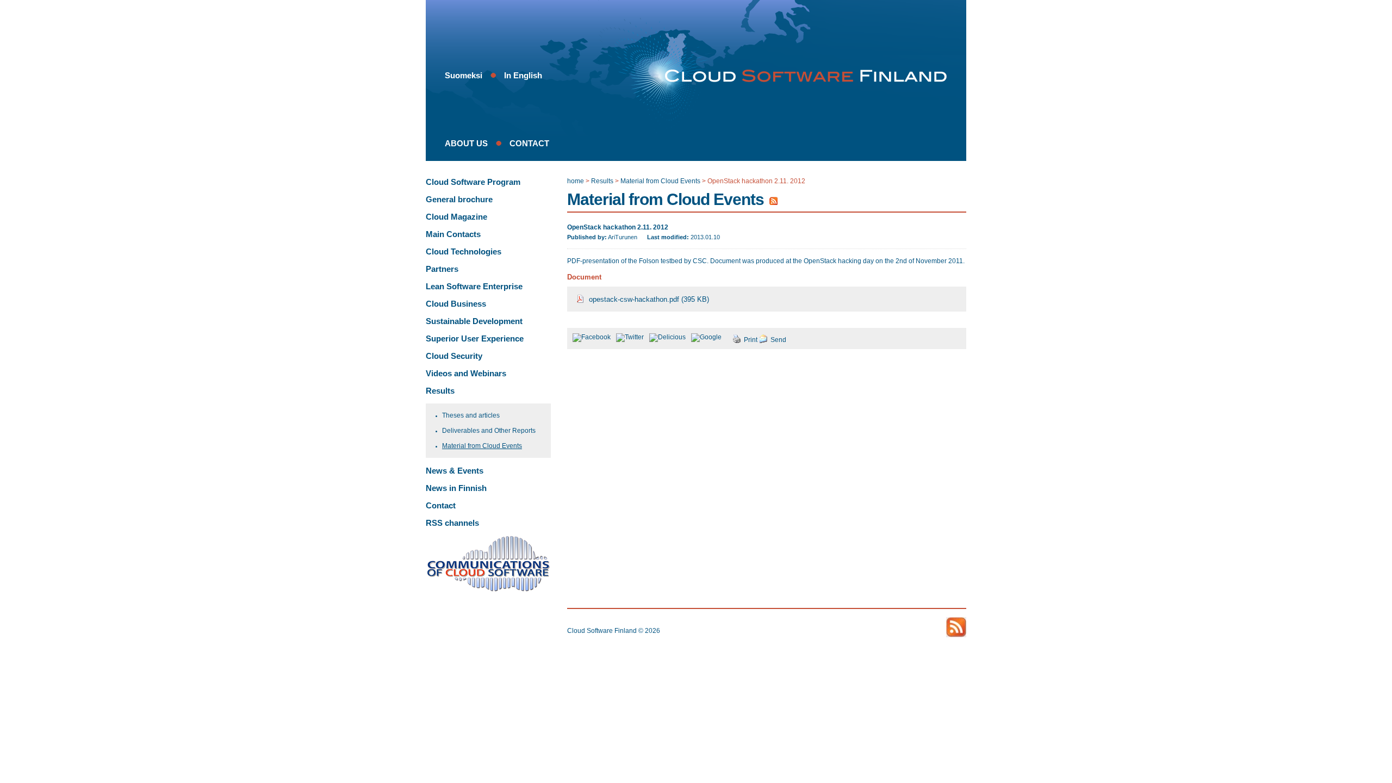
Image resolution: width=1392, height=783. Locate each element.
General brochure (459, 199)
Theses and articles (471, 415)
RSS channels (452, 522)
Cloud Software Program (473, 182)
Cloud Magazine (456, 216)
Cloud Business (456, 303)
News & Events (454, 470)
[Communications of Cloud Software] (488, 590)
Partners (442, 269)
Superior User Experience (475, 338)
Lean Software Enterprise (474, 286)
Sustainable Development (474, 321)
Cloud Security (454, 356)
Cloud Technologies (463, 251)
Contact (529, 143)
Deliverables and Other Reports (489, 430)
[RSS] (773, 203)
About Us (466, 143)
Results (440, 390)
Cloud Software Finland (602, 631)
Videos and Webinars (466, 373)
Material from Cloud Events (482, 445)
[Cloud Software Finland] (801, 76)
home (575, 181)
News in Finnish (456, 488)
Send (778, 340)
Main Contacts (453, 234)
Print (750, 340)
